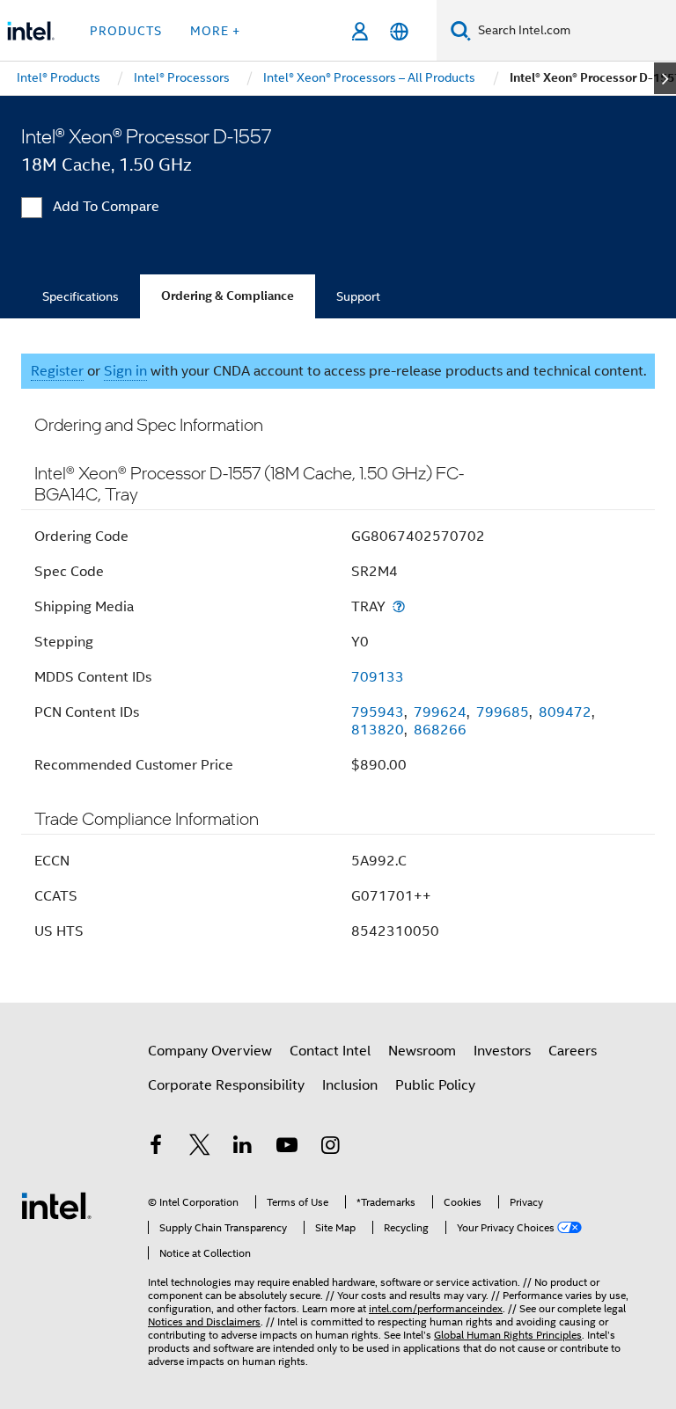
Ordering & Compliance (227, 296)
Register (57, 371)
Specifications (80, 296)
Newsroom (422, 1051)
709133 (377, 677)
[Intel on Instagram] (330, 1148)
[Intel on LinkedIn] (243, 1148)
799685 (502, 712)
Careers (572, 1051)
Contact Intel (330, 1051)
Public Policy (435, 1085)
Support (358, 296)
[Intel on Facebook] (156, 1148)
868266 (440, 730)
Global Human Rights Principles (508, 1334)
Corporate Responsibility (226, 1085)
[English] (399, 31)
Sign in (125, 371)
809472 (565, 712)
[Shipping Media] (398, 606)
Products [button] (126, 31)
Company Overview (210, 1051)
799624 (440, 712)
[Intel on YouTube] (287, 1148)
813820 (377, 730)
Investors (502, 1051)
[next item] (665, 78)
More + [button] (215, 31)
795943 (377, 712)
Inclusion (350, 1085)
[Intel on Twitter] (200, 1148)
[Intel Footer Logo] (56, 1205)
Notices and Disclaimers (204, 1321)
